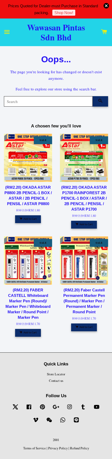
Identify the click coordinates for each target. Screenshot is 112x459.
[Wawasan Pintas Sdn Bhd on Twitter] (15, 409)
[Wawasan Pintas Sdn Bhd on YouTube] (96, 409)
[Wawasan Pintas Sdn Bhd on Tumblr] (83, 409)
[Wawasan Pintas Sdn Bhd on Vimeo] (35, 422)
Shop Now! (63, 12)
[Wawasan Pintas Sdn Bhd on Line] (76, 422)
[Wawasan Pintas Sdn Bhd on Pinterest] (42, 409)
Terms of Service (34, 448)
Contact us (56, 380)
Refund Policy (79, 448)
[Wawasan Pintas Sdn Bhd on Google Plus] (56, 409)
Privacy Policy (58, 448)
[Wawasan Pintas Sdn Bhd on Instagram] (69, 409)
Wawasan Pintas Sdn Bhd (56, 32)
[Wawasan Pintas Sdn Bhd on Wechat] (49, 422)
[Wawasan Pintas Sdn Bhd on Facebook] (29, 409)
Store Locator (56, 374)
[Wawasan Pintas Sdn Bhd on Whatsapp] (62, 422)
